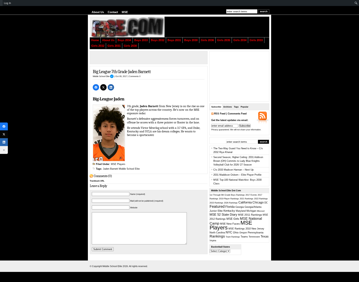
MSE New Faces (230, 223)
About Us (98, 12)
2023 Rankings (216, 203)
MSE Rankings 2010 (239, 228)
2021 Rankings (246, 198)
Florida (230, 206)
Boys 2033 (141, 40)
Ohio (236, 232)
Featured (217, 206)
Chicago (258, 202)
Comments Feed (237, 113)
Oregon (243, 232)
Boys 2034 (124, 40)
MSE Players (118, 164)
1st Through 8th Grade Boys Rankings (227, 195)
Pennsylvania (255, 232)
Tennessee (254, 236)
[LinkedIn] (111, 87)
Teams (244, 236)
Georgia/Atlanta (253, 207)
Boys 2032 (157, 40)
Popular (244, 107)
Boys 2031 (174, 40)
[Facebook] (96, 87)
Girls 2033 (256, 40)
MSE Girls (232, 218)
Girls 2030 (130, 45)
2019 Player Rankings (229, 198)
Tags (236, 107)
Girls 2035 (223, 40)
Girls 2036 (207, 40)
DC (266, 202)
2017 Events (251, 195)
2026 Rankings (231, 203)
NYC (229, 232)
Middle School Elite (103, 76)
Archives (227, 107)
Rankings (217, 236)
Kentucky (229, 210)
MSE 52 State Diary (223, 214)
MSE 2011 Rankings (250, 214)
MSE (125, 12)
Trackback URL (97, 181)
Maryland (241, 211)
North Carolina (217, 232)
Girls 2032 (97, 45)
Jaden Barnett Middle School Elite (121, 168)
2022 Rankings (261, 198)
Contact (113, 12)
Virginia (213, 240)
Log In (7, 2)
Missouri (261, 211)
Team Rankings (233, 237)
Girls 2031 (114, 45)
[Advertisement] (223, 27)
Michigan (251, 211)
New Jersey (257, 228)
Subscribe (216, 107)
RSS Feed (219, 113)
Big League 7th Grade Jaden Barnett (122, 71)
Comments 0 (134, 76)
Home (95, 40)
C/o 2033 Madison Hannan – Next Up (233, 169)
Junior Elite (216, 210)
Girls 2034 (239, 40)
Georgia (239, 207)
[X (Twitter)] (103, 87)
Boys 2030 (191, 40)
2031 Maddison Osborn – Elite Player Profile (237, 174)
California (245, 202)
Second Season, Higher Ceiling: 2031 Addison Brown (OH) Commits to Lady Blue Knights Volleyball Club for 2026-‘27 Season (238, 161)
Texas (265, 236)
